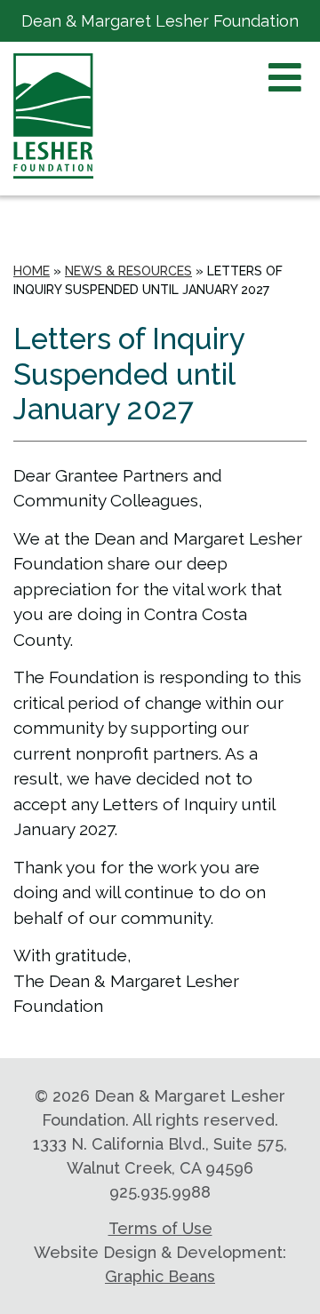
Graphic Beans (160, 1276)
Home (31, 271)
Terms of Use (160, 1228)
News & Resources (128, 271)
